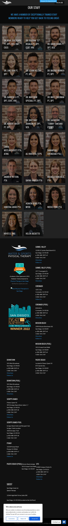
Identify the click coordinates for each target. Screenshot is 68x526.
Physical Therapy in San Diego (20, 281)
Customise (12, 518)
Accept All (35, 518)
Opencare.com (23, 283)
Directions (39, 260)
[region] (23, 513)
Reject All (23, 518)
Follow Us (39, 262)
